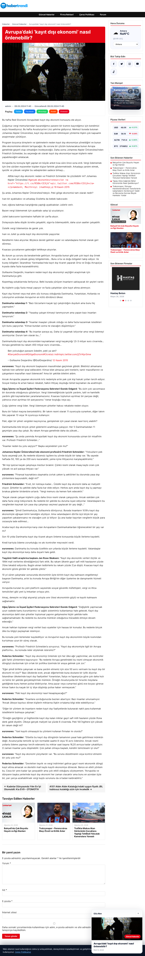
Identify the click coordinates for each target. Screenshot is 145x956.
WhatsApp (42, 111)
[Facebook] (113, 64)
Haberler (6, 24)
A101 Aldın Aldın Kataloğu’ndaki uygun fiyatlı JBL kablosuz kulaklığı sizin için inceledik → (76, 788)
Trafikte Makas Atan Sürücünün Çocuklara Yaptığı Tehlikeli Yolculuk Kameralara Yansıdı (126, 175)
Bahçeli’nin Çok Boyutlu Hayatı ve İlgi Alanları (126, 163)
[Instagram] (129, 64)
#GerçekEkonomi (17, 354)
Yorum (6, 863)
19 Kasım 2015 (62, 187)
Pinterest (64, 111)
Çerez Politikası (86, 14)
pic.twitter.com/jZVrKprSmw (76, 354)
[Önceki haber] (130, 91)
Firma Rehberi (67, 14)
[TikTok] (113, 72)
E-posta (7, 901)
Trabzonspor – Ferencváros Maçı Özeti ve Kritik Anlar (125, 169)
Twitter (18, 111)
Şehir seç (118, 39)
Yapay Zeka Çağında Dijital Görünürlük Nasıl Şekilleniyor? (126, 182)
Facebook (30, 111)
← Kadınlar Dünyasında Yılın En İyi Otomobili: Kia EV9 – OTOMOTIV (22, 788)
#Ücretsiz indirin (52, 354)
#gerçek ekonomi (37, 179)
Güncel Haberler (47, 14)
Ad (4, 890)
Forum (103, 14)
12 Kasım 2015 (60, 360)
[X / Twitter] (121, 64)
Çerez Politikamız (23, 952)
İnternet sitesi (9, 912)
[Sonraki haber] (136, 91)
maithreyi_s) (51, 183)
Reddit (53, 111)
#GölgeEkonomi (34, 354)
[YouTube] (137, 64)
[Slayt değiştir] (120, 303)
